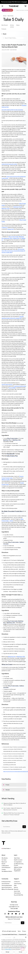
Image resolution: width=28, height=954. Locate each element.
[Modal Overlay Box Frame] (13, 937)
